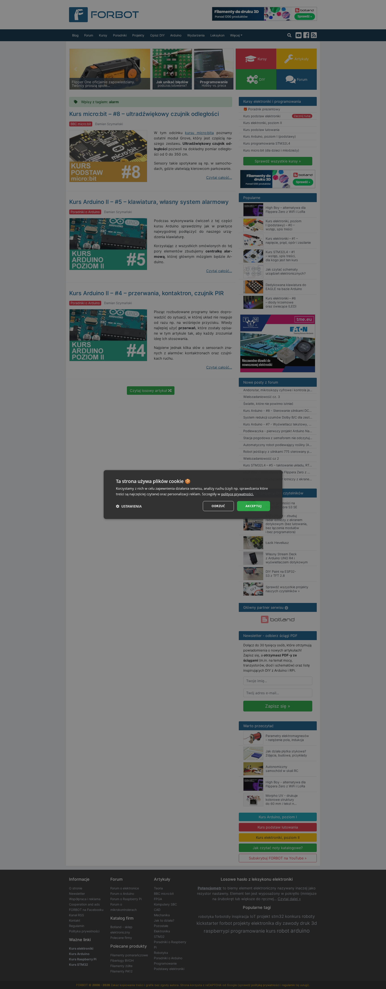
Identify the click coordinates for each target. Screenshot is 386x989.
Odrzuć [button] (218, 506)
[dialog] (193, 494)
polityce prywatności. (237, 493)
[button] (129, 506)
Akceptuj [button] (253, 506)
